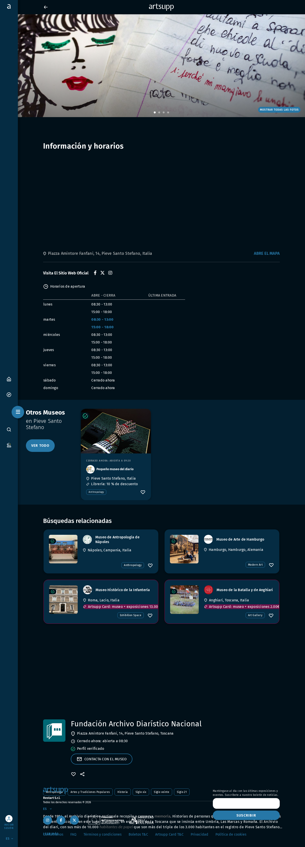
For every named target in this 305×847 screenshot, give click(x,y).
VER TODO (40, 445)
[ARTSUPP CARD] (8, 445)
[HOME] (8, 379)
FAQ (73, 834)
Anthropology (96, 492)
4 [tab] (168, 112)
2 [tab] (159, 112)
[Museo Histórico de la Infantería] (63, 599)
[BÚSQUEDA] (8, 429)
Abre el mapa (267, 253)
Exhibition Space (130, 615)
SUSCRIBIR (246, 815)
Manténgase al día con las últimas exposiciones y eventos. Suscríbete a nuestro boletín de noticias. (245, 792)
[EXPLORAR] (8, 394)
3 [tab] (163, 112)
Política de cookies (230, 834)
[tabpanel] (152, 65)
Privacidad (199, 834)
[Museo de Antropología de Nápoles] (63, 549)
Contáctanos (53, 834)
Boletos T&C (138, 834)
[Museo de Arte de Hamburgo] (184, 549)
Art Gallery (255, 615)
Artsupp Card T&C (169, 834)
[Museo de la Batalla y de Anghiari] (184, 599)
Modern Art (255, 564)
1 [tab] (154, 112)
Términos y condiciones (102, 834)
